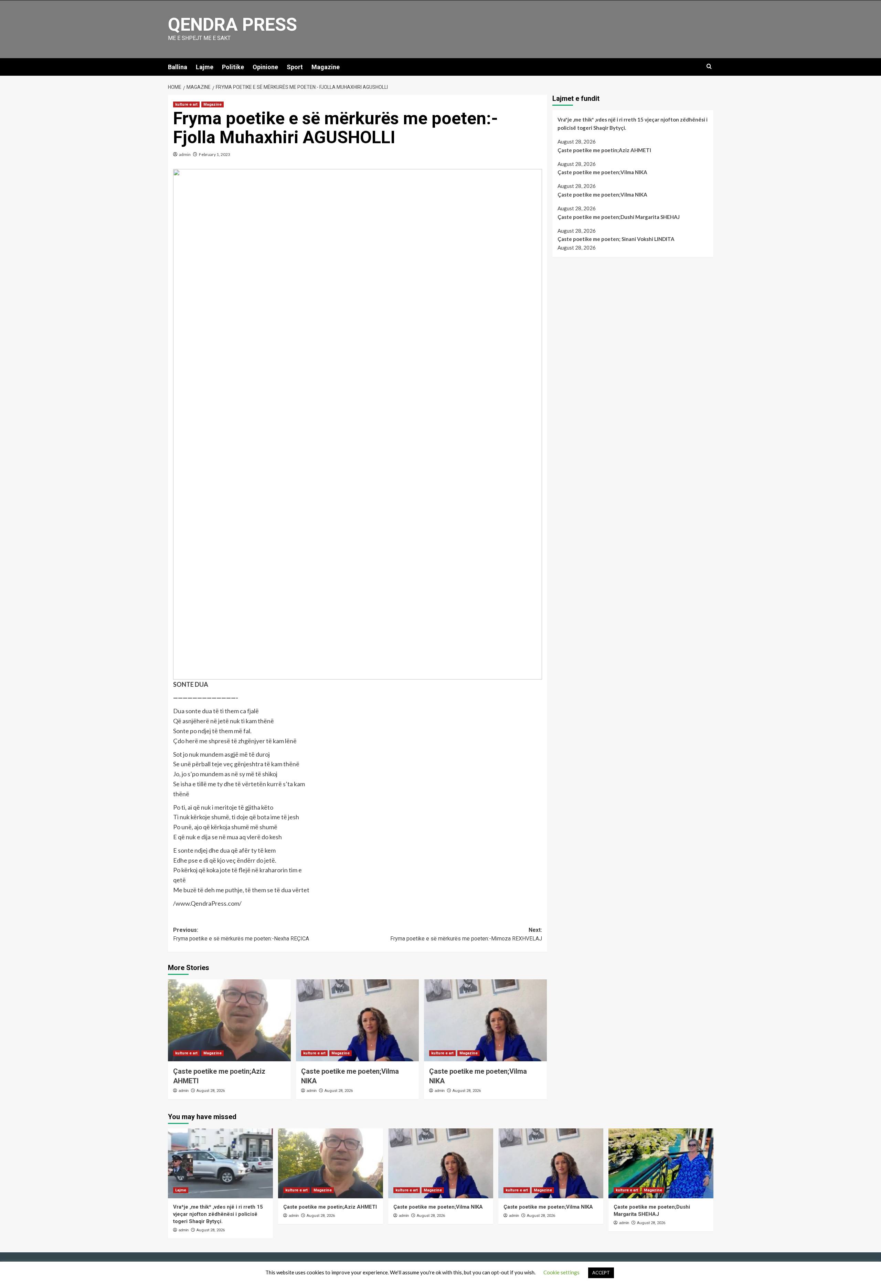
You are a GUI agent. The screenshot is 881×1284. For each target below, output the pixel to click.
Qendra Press (232, 24)
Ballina (177, 67)
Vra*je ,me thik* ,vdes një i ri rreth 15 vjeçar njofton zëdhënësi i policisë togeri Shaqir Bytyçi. (633, 123)
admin (185, 154)
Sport (295, 67)
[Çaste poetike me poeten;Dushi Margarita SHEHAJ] (660, 1163)
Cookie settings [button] (561, 1272)
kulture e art (186, 104)
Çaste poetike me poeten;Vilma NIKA (602, 172)
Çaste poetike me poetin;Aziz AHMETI (604, 150)
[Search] (709, 67)
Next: (466, 934)
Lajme (204, 67)
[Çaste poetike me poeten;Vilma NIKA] (357, 1020)
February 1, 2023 (214, 154)
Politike (233, 67)
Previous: (241, 934)
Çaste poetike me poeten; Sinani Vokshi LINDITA (616, 239)
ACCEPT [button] (601, 1272)
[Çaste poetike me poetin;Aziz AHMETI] (229, 1020)
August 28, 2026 (211, 1090)
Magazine (325, 67)
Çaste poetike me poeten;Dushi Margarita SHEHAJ (619, 217)
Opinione (265, 67)
